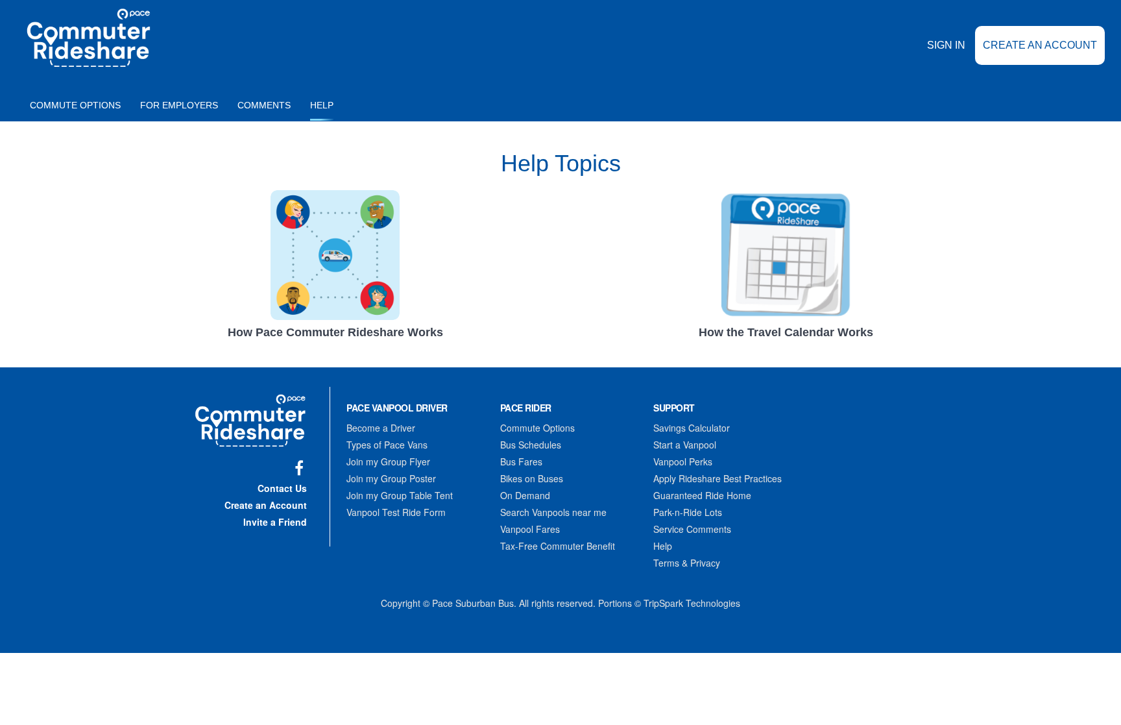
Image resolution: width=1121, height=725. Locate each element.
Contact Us (282, 488)
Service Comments (692, 528)
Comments (264, 105)
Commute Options (75, 105)
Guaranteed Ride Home (702, 495)
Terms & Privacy (686, 562)
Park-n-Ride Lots (687, 512)
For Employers (179, 105)
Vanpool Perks (682, 461)
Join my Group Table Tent (399, 495)
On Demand (525, 495)
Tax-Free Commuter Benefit (557, 545)
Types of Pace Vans (387, 444)
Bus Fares (521, 461)
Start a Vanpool (684, 444)
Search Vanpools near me (553, 512)
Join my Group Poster (391, 478)
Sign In (946, 45)
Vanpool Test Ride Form (396, 512)
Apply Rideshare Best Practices (717, 478)
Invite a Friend (275, 521)
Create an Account (1040, 45)
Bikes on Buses (531, 478)
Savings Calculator (691, 427)
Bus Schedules (530, 444)
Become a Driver (380, 427)
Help (321, 105)
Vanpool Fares (530, 528)
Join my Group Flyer (388, 461)
